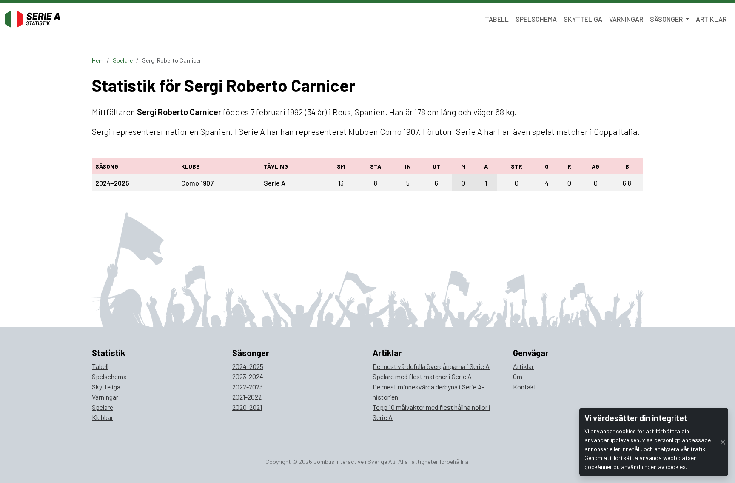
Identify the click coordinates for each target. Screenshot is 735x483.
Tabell (497, 19)
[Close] (723, 441)
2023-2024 (247, 376)
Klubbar (102, 417)
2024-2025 (247, 366)
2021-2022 (247, 397)
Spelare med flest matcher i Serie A (422, 376)
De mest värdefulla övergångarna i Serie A (431, 366)
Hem (97, 60)
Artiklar (711, 19)
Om (517, 376)
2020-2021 (247, 407)
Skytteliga (583, 19)
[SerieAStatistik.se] (32, 19)
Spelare (123, 60)
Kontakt (524, 387)
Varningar (626, 19)
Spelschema (536, 19)
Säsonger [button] (667, 19)
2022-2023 (247, 387)
